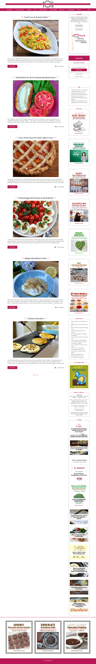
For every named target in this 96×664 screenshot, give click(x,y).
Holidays (29, 9)
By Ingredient (71, 9)
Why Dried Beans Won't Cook (77, 349)
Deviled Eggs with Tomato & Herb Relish (35, 198)
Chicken (75, 399)
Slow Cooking (53, 9)
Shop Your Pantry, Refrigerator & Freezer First (79, 474)
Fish (84, 401)
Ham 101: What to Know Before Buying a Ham (79, 553)
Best (35, 9)
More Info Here (79, 76)
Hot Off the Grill (74, 405)
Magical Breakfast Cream (36, 258)
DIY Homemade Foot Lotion (77, 355)
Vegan (84, 397)
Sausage (74, 401)
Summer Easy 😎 (20, 9)
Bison (79, 403)
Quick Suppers (43, 9)
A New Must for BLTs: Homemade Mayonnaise (36, 78)
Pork (83, 399)
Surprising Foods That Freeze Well (78, 340)
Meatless (78, 402)
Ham (86, 399)
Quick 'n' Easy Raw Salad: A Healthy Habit (79, 535)
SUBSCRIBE (79, 69)
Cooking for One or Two (79, 409)
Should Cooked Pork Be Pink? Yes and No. (79, 448)
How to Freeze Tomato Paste (77, 348)
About (77, 28)
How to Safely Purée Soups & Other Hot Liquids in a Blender (79, 517)
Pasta (82, 402)
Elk (82, 403)
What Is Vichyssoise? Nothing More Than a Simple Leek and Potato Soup (79, 570)
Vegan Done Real (79, 410)
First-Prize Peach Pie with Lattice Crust (36, 138)
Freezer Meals (81, 406)
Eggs (81, 401)
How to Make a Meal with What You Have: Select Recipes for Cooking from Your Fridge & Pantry (79, 414)
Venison (86, 403)
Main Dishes (79, 395)
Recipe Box (9, 9)
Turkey (79, 399)
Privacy (49, 661)
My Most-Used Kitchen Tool (77, 354)
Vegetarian (79, 397)
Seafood (73, 402)
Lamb (78, 401)
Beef (71, 399)
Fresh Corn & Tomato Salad (35, 17)
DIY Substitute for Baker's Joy (77, 357)
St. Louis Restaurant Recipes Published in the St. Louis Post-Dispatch (79, 430)
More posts (36, 375)
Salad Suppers (80, 396)
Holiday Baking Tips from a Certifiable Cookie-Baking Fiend (79, 605)
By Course (62, 9)
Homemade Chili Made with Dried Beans (79, 588)
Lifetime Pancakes (36, 319)
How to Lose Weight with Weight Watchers (79, 500)
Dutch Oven (81, 405)
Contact (80, 28)
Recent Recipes (79, 29)
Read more (12, 66)
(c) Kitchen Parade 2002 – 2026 (48, 660)
